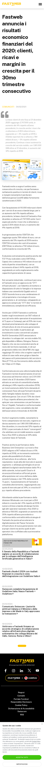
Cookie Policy (21, 705)
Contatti (21, 696)
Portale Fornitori (21, 699)
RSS (22, 715)
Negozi (21, 692)
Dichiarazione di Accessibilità (21, 708)
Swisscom (22, 711)
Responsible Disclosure (21, 702)
